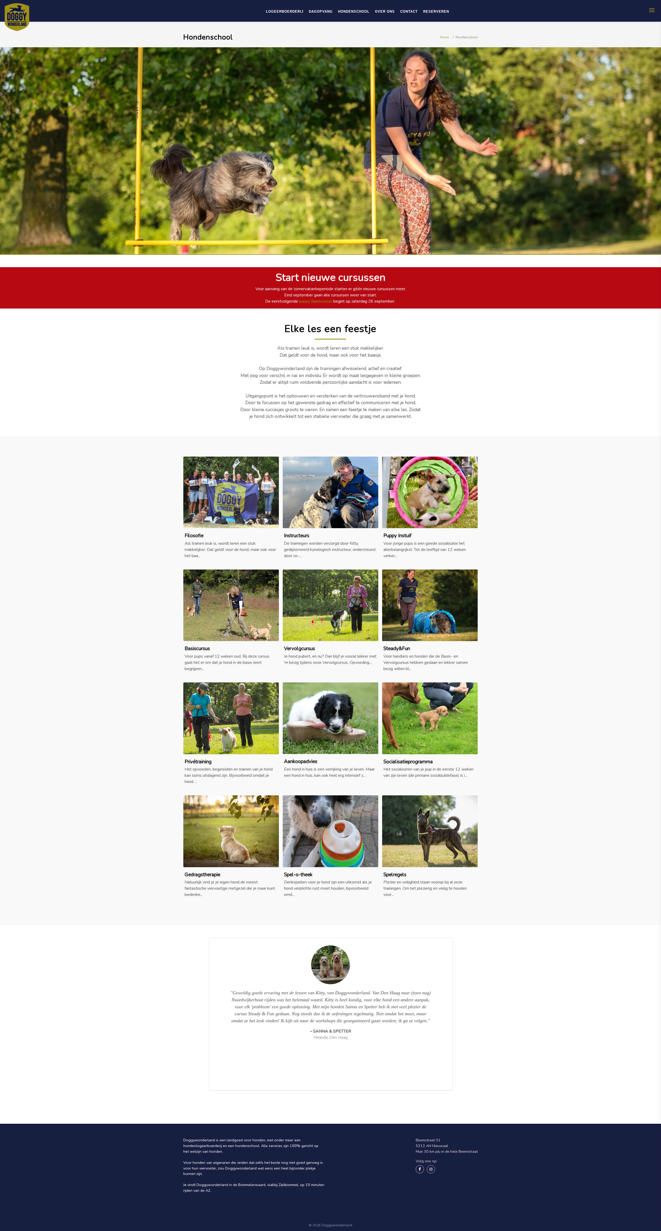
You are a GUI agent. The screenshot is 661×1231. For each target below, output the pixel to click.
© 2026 (315, 1225)
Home (444, 37)
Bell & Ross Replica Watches (325, 1209)
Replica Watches (401, 1209)
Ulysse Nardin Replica (368, 1209)
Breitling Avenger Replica (254, 1209)
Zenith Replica (288, 1209)
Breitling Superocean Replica (207, 1209)
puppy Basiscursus (315, 301)
